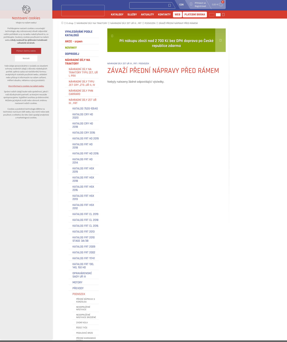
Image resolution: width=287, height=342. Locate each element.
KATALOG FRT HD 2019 (85, 138)
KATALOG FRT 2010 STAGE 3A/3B (83, 239)
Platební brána (194, 14)
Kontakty (164, 14)
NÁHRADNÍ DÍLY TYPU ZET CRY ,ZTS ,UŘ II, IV (82, 83)
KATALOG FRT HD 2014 (82, 161)
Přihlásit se (200, 2)
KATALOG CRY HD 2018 (82, 125)
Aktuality (147, 14)
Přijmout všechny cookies (26, 51)
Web (177, 14)
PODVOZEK (78, 294)
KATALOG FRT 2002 (83, 252)
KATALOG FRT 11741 (83, 258)
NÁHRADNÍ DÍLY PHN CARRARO (81, 92)
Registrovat (200, 6)
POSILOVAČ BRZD (84, 333)
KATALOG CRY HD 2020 (82, 116)
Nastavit (26, 58)
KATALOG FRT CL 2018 (85, 220)
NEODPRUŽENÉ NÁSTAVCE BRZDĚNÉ (86, 316)
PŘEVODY (78, 288)
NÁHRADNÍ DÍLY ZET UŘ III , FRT (82, 101)
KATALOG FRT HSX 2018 (83, 179)
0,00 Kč (217, 3)
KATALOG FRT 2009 (83, 246)
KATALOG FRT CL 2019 (85, 214)
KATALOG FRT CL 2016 (85, 225)
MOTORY (77, 282)
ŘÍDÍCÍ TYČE (81, 327)
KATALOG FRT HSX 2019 (83, 170)
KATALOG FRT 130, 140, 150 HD (83, 265)
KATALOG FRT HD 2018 (82, 146)
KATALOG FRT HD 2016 (85, 153)
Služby (132, 14)
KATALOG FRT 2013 (83, 231)
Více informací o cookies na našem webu (26, 86)
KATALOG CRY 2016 (83, 132)
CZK (181, 4)
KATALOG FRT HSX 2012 (83, 206)
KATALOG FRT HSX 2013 (83, 197)
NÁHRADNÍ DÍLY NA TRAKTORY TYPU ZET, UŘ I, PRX (83, 72)
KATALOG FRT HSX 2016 (83, 188)
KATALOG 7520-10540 (85, 108)
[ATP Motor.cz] (83, 10)
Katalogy (117, 14)
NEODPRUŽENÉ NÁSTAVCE (83, 308)
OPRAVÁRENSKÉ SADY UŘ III (82, 275)
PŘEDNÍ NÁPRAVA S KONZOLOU (85, 300)
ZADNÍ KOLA (82, 322)
